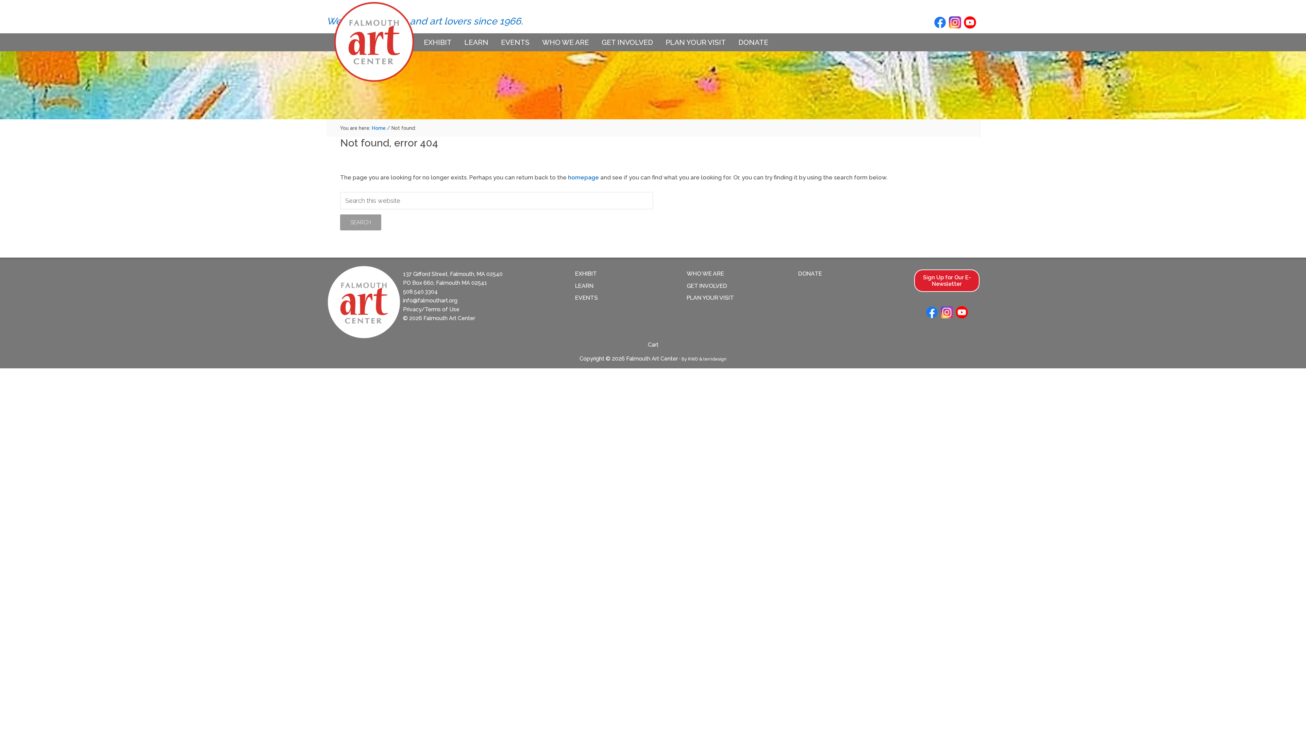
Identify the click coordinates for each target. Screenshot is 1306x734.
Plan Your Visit (710, 297)
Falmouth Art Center (374, 42)
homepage (583, 177)
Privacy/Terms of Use (431, 309)
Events (586, 297)
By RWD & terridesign (704, 359)
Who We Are (705, 273)
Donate (810, 273)
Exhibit (586, 273)
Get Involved (707, 285)
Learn (584, 285)
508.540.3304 (420, 292)
